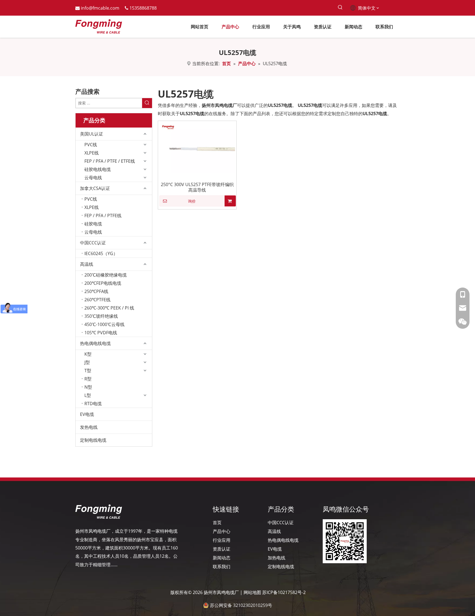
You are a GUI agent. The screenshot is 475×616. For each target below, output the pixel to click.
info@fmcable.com (100, 8)
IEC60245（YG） (101, 253)
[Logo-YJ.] (98, 511)
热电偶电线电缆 (95, 343)
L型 (87, 395)
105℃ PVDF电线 (100, 333)
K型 (88, 354)
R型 (88, 379)
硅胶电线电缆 (97, 169)
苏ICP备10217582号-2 (284, 592)
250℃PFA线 (96, 291)
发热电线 (89, 427)
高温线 (86, 264)
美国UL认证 (91, 134)
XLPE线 (91, 153)
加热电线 (276, 558)
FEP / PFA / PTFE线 (102, 215)
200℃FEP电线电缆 (102, 283)
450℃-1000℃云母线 (104, 324)
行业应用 (221, 540)
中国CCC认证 (93, 243)
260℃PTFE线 (97, 300)
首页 (217, 523)
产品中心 (221, 531)
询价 (192, 201)
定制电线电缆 (93, 440)
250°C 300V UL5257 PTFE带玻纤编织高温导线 (197, 187)
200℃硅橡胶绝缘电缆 (105, 275)
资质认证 (221, 549)
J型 (87, 362)
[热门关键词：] (340, 7)
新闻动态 (221, 558)
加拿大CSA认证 (95, 188)
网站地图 (252, 592)
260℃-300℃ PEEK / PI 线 (109, 308)
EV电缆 (87, 414)
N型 (88, 387)
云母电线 (93, 178)
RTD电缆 (93, 403)
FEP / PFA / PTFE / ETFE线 (109, 161)
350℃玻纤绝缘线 (101, 316)
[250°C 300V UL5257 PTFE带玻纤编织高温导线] (197, 147)
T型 (87, 371)
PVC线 (90, 145)
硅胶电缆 (93, 224)
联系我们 (221, 566)
